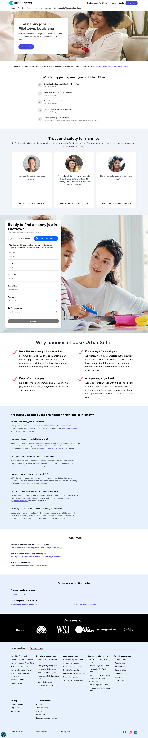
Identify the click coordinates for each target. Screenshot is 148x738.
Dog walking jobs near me (86, 605)
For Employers (92, 3)
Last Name (12, 264)
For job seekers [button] (36, 648)
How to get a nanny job (19, 666)
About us (39, 704)
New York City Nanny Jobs (73, 660)
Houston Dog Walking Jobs (99, 675)
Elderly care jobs (121, 677)
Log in (121, 3)
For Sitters (103, 3)
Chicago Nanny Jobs (71, 663)
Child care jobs (120, 660)
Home (13, 8)
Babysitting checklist (18, 679)
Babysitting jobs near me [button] (46, 656)
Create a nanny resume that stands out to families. (29, 566)
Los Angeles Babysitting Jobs (49, 669)
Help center (15, 708)
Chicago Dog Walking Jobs (99, 666)
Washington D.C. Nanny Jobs (74, 673)
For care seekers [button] (18, 648)
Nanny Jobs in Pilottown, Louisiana (67, 8)
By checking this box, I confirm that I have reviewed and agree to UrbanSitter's (31, 246)
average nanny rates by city (50, 448)
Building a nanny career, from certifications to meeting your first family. (37, 557)
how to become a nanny (71, 428)
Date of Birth (13, 286)
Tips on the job (16, 683)
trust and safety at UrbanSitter (35, 483)
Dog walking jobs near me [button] (98, 656)
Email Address (13, 275)
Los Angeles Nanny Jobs (72, 666)
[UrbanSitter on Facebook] (123, 732)
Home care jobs (121, 680)
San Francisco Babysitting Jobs (47, 687)
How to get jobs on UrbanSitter (22, 663)
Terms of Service (46, 248)
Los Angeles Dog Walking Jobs (98, 670)
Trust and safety (42, 708)
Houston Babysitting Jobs (47, 673)
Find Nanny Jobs (24, 8)
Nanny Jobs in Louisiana (42, 8)
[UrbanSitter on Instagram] (129, 732)
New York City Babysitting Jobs (47, 661)
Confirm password (15, 308)
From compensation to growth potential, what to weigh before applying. (37, 548)
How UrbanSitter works (19, 656)
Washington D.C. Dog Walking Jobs (97, 680)
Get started (26, 47)
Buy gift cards (16, 711)
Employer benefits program (46, 718)
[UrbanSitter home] (21, 3)
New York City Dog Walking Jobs (99, 661)
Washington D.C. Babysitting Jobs (48, 677)
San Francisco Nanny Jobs (73, 680)
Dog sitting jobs (121, 670)
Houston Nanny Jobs (71, 670)
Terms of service (41, 732)
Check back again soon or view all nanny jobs (111, 66)
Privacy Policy (32, 248)
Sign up (131, 3)
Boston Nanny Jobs (70, 677)
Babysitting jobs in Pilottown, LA (25, 605)
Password (11, 297)
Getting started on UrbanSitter (22, 660)
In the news (40, 715)
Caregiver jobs (120, 673)
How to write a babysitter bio (21, 670)
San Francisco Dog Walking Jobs (99, 689)
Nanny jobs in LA (19, 594)
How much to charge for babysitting (20, 674)
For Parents (112, 3)
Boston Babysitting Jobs (47, 682)
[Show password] (56, 301)
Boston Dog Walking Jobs (98, 685)
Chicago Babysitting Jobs (47, 666)
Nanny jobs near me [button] (70, 656)
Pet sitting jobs (120, 666)
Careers (39, 711)
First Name (12, 253)
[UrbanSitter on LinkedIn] (134, 732)
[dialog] (3, 734)
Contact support (17, 704)
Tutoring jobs (120, 663)
